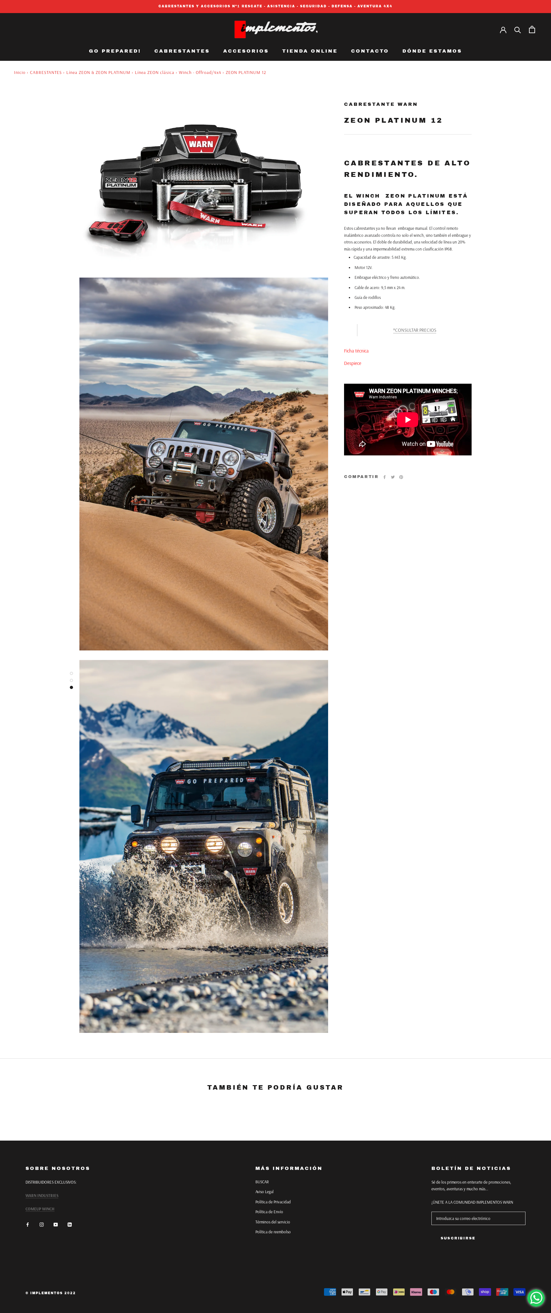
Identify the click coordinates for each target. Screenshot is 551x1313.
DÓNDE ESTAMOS (432, 51)
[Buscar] (517, 29)
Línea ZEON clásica (154, 72)
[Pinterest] (401, 477)
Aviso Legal (264, 1191)
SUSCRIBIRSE (458, 1238)
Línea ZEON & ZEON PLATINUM (98, 72)
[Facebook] (384, 477)
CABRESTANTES (182, 51)
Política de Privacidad (273, 1201)
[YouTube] (56, 1224)
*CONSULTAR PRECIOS (414, 330)
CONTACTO (370, 51)
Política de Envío (269, 1211)
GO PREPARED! (115, 51)
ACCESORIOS (246, 51)
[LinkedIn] (70, 1224)
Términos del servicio (272, 1221)
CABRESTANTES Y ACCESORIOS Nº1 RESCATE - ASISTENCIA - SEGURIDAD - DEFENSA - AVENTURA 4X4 (275, 6)
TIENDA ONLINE (310, 51)
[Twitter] (393, 477)
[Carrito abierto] (532, 29)
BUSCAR (262, 1181)
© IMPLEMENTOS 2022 (51, 1293)
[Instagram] (42, 1224)
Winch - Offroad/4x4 (200, 72)
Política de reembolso (273, 1231)
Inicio (20, 72)
